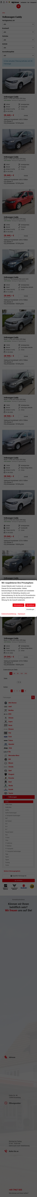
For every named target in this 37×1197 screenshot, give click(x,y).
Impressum (21, 614)
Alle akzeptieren (18, 605)
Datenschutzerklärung (9, 614)
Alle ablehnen (30, 605)
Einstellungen (30, 609)
